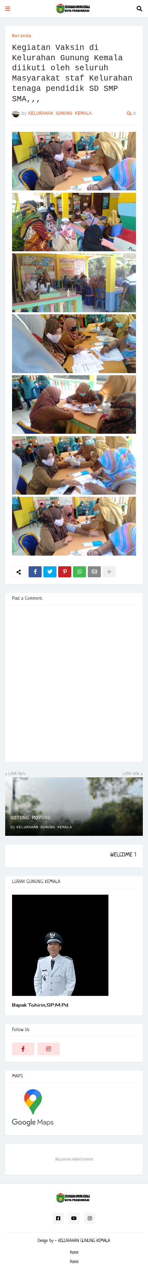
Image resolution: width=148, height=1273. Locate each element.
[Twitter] (49, 571)
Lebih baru (17, 773)
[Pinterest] (64, 571)
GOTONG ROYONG (30, 818)
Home (74, 1252)
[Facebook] (35, 571)
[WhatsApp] (79, 571)
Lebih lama (131, 773)
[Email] (94, 571)
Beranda (21, 36)
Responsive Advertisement (74, 1159)
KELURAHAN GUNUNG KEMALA (84, 1241)
